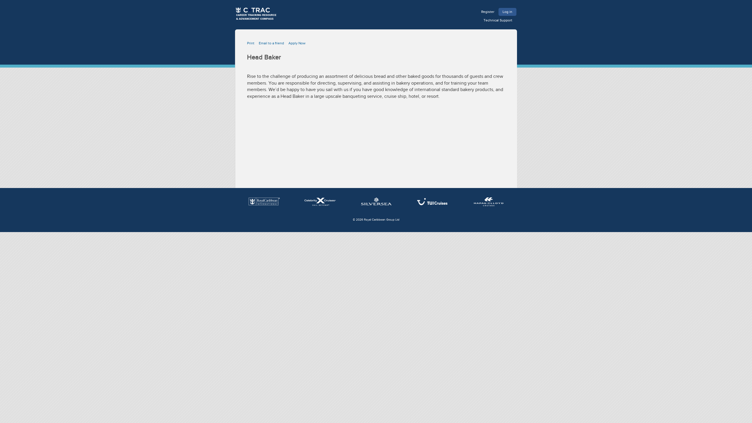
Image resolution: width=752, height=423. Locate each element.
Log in (507, 12)
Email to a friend (271, 43)
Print (250, 43)
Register (487, 12)
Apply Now (297, 43)
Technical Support (498, 20)
